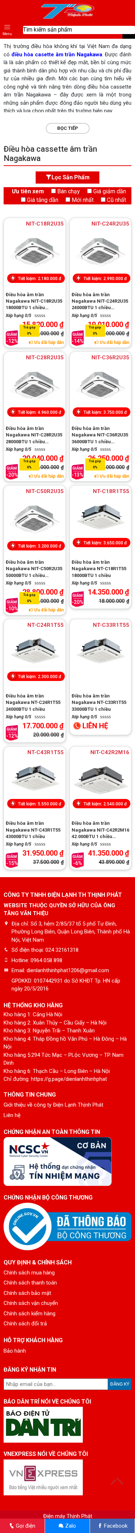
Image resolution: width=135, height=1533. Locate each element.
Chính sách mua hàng (29, 1272)
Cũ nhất (116, 200)
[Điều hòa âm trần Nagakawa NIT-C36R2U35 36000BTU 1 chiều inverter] (101, 386)
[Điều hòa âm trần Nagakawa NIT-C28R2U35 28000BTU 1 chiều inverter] (35, 386)
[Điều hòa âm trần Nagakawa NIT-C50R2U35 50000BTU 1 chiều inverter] (35, 519)
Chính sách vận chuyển (31, 1303)
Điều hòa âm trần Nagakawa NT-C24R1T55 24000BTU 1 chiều (33, 702)
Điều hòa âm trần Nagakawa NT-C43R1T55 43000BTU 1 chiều (33, 829)
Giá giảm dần (109, 191)
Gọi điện (24, 1526)
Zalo (70, 1526)
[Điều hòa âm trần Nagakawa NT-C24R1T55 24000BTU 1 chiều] (35, 653)
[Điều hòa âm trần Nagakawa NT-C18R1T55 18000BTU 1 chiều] (101, 519)
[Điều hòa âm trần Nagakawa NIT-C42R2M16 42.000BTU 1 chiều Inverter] (101, 780)
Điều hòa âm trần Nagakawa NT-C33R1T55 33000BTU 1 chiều (99, 702)
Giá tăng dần (42, 200)
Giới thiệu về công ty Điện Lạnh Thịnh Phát (53, 1105)
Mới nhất (83, 200)
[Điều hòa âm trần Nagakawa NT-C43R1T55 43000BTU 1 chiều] (35, 780)
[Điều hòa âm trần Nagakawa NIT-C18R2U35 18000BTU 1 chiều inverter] (35, 252)
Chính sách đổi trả (25, 1323)
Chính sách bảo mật (27, 1293)
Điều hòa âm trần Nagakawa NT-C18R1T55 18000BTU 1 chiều (99, 568)
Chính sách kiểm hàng (29, 1313)
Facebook (115, 1526)
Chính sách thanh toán (30, 1282)
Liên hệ (12, 1115)
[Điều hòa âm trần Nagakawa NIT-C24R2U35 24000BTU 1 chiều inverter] (101, 252)
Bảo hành (15, 1351)
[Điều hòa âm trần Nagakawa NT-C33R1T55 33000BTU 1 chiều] (101, 653)
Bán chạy (68, 191)
